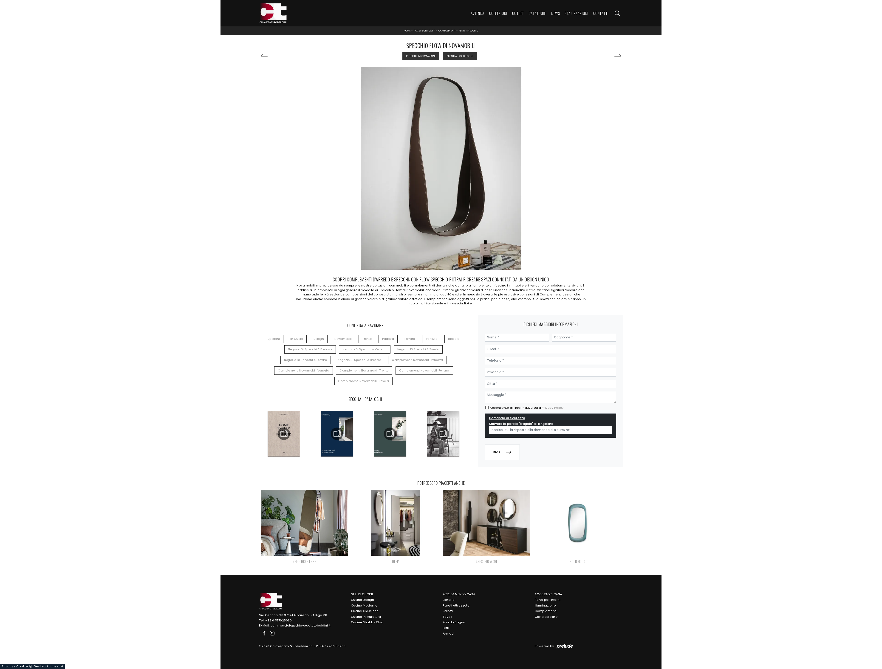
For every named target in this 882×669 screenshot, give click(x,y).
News (555, 13)
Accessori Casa (424, 30)
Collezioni (498, 13)
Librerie (449, 600)
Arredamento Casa (459, 594)
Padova (388, 339)
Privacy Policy (553, 407)
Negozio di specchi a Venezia (365, 349)
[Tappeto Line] (592, 56)
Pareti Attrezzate (456, 605)
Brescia (454, 339)
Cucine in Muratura (366, 617)
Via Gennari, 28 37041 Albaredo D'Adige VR (293, 615)
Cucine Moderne (364, 605)
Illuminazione (545, 605)
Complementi (447, 30)
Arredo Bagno (454, 622)
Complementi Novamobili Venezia (303, 370)
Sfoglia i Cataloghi (460, 56)
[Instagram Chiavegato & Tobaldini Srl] (270, 633)
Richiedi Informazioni (421, 56)
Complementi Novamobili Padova (417, 360)
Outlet (518, 13)
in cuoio (296, 339)
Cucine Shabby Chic (367, 622)
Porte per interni (548, 600)
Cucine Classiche (365, 611)
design (319, 339)
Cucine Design (362, 600)
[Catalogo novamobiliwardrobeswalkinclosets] (337, 434)
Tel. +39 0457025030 (275, 620)
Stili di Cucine (362, 594)
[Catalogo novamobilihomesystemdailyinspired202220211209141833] (283, 434)
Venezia (432, 339)
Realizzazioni (577, 13)
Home (407, 30)
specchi (274, 339)
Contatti (601, 13)
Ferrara (409, 339)
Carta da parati (547, 617)
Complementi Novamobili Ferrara (424, 370)
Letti (446, 628)
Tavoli (447, 617)
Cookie (22, 666)
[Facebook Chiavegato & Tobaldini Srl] (263, 633)
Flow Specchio (468, 30)
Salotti (448, 611)
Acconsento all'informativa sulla (527, 407)
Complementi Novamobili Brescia (363, 381)
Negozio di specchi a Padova (310, 349)
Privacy (7, 666)
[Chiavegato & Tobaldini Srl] (270, 601)
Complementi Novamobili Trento (364, 370)
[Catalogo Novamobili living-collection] (390, 434)
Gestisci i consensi (48, 666)
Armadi (449, 633)
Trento (367, 339)
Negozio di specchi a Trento (418, 349)
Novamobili (343, 339)
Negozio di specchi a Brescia (359, 360)
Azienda (478, 13)
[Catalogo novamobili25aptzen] (443, 434)
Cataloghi (538, 13)
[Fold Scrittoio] (289, 56)
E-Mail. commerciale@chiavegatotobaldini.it (295, 625)
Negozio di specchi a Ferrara (305, 360)
